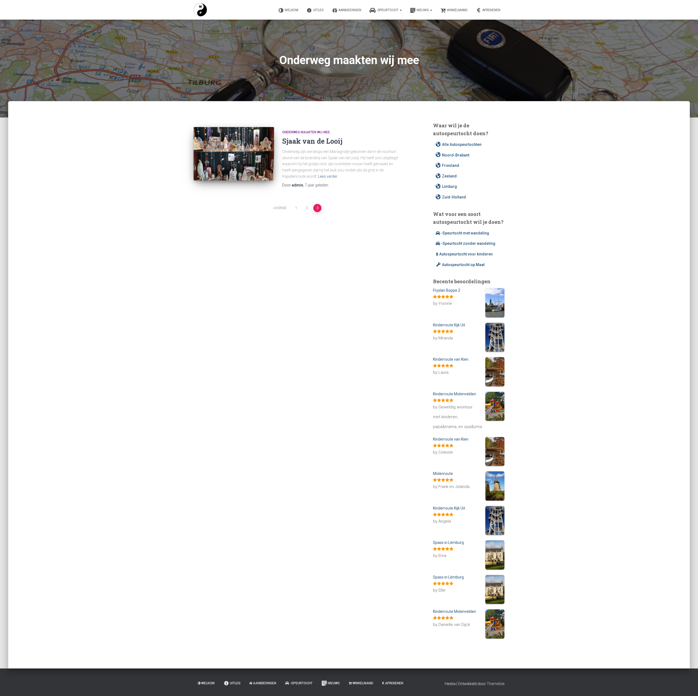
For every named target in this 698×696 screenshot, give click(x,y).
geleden (316, 185)
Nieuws (423, 10)
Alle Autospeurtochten (462, 144)
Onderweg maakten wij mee (306, 132)
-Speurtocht (388, 10)
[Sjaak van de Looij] (234, 154)
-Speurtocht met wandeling (465, 233)
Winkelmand (457, 10)
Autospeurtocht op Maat (463, 265)
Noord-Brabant (455, 155)
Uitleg (318, 10)
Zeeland (449, 176)
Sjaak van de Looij (312, 141)
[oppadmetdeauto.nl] (200, 10)
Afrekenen (491, 10)
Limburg (449, 186)
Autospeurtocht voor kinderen (466, 254)
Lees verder (327, 176)
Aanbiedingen (349, 10)
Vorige (281, 208)
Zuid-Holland (454, 197)
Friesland (450, 165)
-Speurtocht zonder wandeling (468, 243)
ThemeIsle (495, 684)
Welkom (291, 10)
